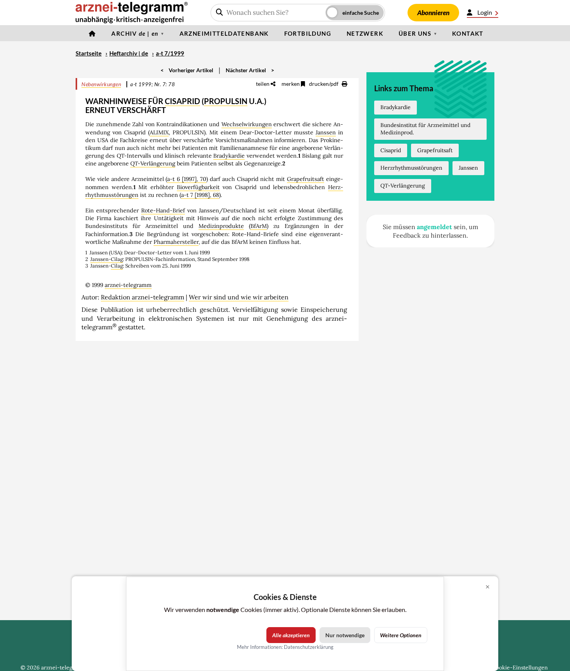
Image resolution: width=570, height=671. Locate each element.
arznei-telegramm (128, 285)
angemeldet (434, 227)
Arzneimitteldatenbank (224, 33)
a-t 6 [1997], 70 (186, 179)
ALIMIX (159, 132)
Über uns (415, 33)
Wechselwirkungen (246, 124)
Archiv (134, 33)
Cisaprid (390, 150)
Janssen (326, 132)
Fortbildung (307, 33)
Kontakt (468, 33)
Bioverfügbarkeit (198, 187)
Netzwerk (365, 33)
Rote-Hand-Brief (163, 210)
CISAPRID (182, 101)
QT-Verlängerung (152, 163)
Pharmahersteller (176, 241)
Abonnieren (433, 13)
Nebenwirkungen (101, 84)
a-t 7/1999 (170, 53)
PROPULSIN (225, 101)
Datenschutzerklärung (308, 647)
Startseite (89, 53)
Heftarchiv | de (128, 53)
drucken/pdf (324, 83)
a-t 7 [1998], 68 (200, 194)
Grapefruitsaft (305, 179)
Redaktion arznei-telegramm (142, 297)
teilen (263, 83)
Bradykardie (229, 155)
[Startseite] (92, 33)
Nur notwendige (344, 635)
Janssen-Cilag (106, 259)
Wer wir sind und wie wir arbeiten (238, 297)
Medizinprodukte (221, 226)
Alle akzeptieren (291, 635)
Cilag (117, 265)
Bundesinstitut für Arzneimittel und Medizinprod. (425, 129)
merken (291, 83)
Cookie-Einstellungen (520, 667)
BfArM (258, 226)
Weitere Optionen (400, 635)
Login (484, 12)
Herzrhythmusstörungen (411, 167)
